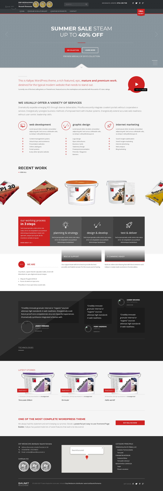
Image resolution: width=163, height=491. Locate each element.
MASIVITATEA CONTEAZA (124, 464)
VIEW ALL (23, 172)
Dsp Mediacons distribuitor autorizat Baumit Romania (83, 483)
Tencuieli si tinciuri (123, 461)
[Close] (102, 448)
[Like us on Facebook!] (133, 483)
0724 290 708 (122, 3)
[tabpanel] (81, 34)
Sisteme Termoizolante (125, 450)
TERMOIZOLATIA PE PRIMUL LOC (126, 447)
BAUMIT (141, 12)
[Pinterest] (139, 3)
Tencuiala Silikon (25, 400)
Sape (119, 466)
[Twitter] (136, 3)
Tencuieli (120, 453)
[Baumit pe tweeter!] (136, 483)
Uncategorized (44, 396)
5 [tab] (155, 65)
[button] (86, 457)
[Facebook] (133, 3)
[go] (86, 4)
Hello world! (110, 400)
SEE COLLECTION (73, 50)
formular (65, 400)
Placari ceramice (122, 469)
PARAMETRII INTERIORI (123, 455)
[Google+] (143, 3)
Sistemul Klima (122, 458)
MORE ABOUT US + (26, 242)
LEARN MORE (90, 50)
